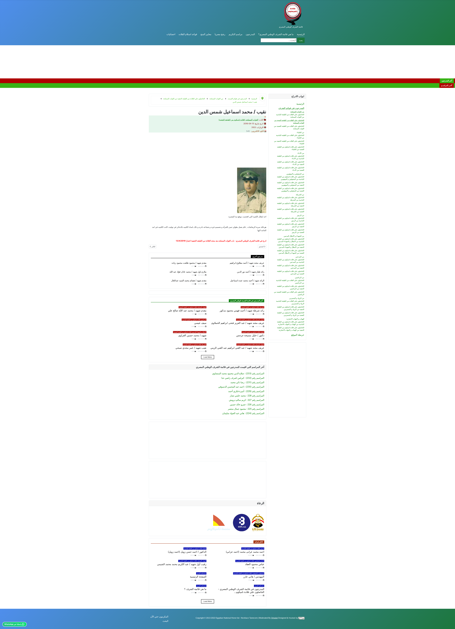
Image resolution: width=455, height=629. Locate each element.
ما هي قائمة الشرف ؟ (195, 589)
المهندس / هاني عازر (253, 576)
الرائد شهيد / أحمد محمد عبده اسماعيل (247, 280)
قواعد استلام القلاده (188, 34)
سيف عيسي (200, 323)
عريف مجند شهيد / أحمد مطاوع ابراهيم (247, 263)
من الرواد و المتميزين (296, 298)
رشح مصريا (220, 34)
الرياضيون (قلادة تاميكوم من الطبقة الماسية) (194, 319)
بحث (301, 40)
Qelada (274, 618)
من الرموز (300, 215)
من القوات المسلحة (297, 112)
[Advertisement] (384, 61)
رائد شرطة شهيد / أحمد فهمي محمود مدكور (242, 310)
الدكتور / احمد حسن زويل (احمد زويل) (187, 551)
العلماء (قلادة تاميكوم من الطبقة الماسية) (195, 548)
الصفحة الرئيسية (198, 576)
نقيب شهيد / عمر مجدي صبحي (190, 347)
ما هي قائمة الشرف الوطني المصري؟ (275, 34)
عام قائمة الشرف (201, 573)
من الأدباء (301, 153)
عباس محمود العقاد (254, 564)
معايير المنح (205, 34)
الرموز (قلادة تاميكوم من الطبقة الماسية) (253, 548)
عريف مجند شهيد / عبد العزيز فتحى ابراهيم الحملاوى (237, 323)
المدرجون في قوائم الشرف (291, 108)
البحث (165, 621)
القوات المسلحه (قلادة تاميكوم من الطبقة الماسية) (250, 319)
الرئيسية (301, 34)
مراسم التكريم (235, 34)
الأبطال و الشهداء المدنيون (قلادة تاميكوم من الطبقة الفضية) (189, 332)
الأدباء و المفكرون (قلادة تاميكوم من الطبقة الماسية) (250, 561)
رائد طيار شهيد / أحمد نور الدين (250, 272)
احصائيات (170, 34)
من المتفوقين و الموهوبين (295, 174)
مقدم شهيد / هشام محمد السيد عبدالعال (188, 280)
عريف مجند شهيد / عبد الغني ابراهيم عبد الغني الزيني (237, 347)
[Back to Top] (4, 624)
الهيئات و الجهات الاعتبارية (295, 319)
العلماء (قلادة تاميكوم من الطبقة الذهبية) (253, 332)
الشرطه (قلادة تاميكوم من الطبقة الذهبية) (252, 307)
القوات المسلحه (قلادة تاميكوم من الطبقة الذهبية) (238, 120)
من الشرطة (300, 195)
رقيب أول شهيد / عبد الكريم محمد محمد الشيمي (181, 564)
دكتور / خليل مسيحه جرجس (250, 335)
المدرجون (250, 34)
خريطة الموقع (297, 335)
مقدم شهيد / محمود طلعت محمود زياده (189, 263)
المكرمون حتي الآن (159, 616)
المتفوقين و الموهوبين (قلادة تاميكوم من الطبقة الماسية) (249, 573)
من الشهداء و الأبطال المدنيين (294, 236)
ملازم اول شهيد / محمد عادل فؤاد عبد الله (188, 272)
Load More (207, 357)
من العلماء (300, 132)
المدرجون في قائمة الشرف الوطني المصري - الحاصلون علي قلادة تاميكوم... (241, 590)
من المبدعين (300, 257)
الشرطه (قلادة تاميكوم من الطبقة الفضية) (194, 344)
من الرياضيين (299, 277)
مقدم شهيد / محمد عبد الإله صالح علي (187, 310)
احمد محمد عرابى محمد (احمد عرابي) (245, 551)
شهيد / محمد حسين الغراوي (192, 335)
